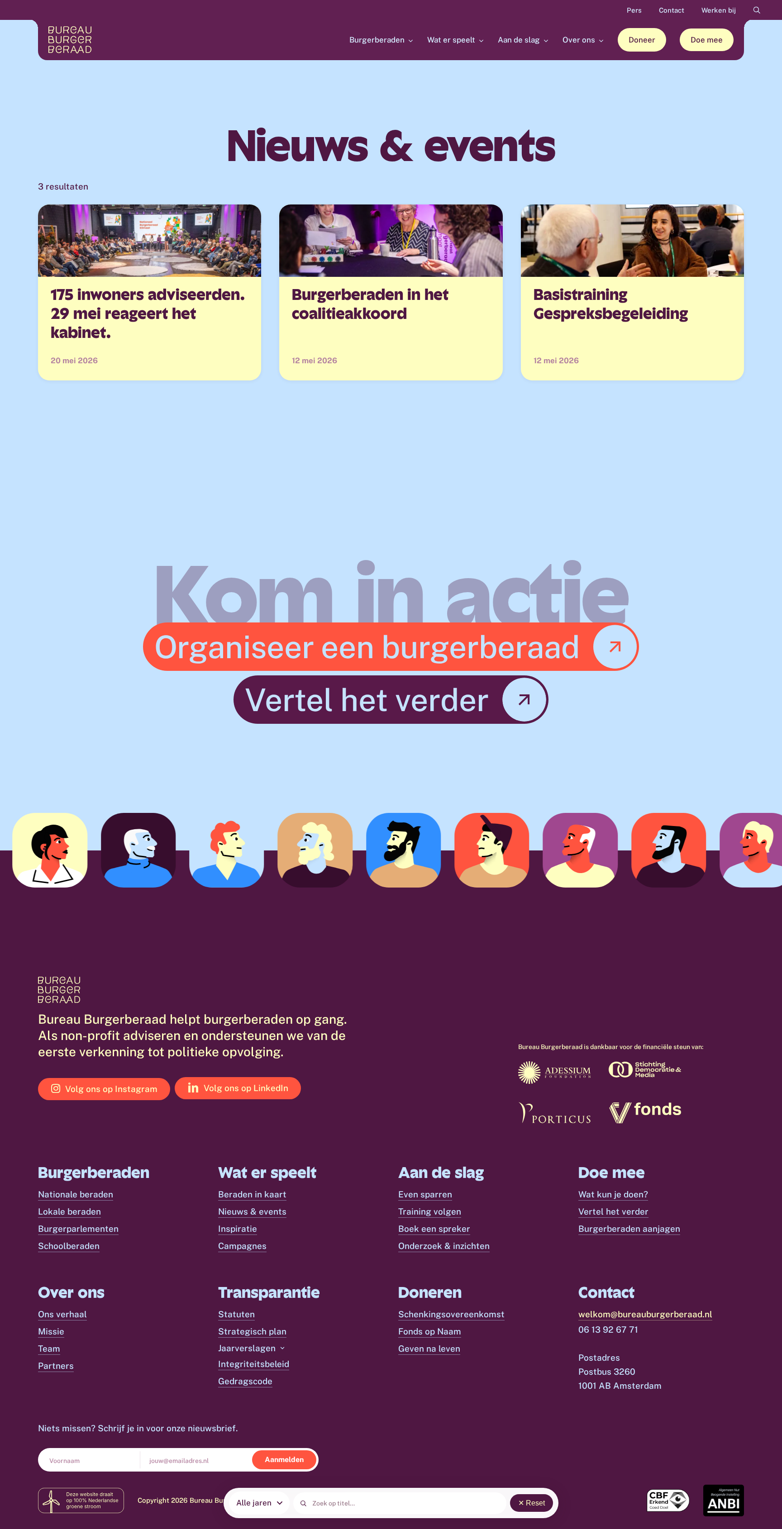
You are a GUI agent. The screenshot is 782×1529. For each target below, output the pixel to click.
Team (49, 1348)
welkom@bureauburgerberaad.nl (645, 1314)
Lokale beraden (69, 1211)
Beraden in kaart (252, 1194)
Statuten (236, 1314)
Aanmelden (284, 1459)
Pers (634, 10)
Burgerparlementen (78, 1229)
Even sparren (425, 1194)
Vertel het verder (613, 1211)
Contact (671, 10)
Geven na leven (429, 1348)
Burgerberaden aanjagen (629, 1229)
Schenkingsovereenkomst (451, 1314)
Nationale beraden (75, 1194)
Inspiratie (237, 1229)
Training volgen (429, 1211)
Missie (51, 1331)
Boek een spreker (434, 1229)
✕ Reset (531, 1503)
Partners (56, 1366)
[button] (395, 647)
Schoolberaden (69, 1246)
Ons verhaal (62, 1314)
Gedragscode (245, 1381)
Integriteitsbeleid (253, 1364)
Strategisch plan (252, 1331)
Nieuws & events (252, 1211)
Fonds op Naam (429, 1331)
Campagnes (242, 1246)
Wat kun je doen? (613, 1194)
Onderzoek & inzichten (444, 1246)
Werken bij (718, 10)
